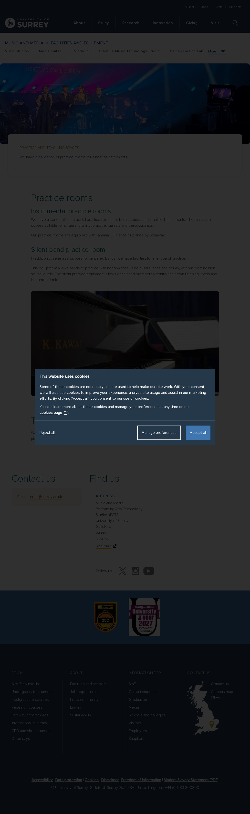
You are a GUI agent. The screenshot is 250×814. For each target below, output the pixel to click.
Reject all (47, 432)
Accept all (198, 432)
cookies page (51, 412)
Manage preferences (159, 432)
